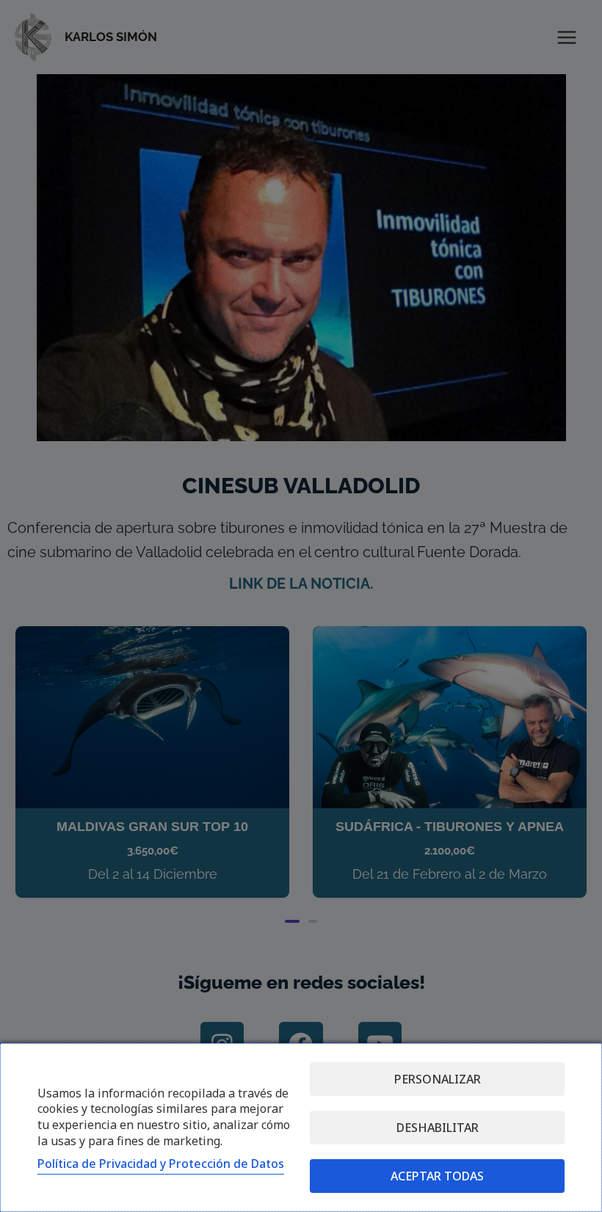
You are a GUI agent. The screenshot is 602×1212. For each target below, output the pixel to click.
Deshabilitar (437, 1128)
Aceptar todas (437, 1176)
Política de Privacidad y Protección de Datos (160, 1163)
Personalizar (437, 1079)
